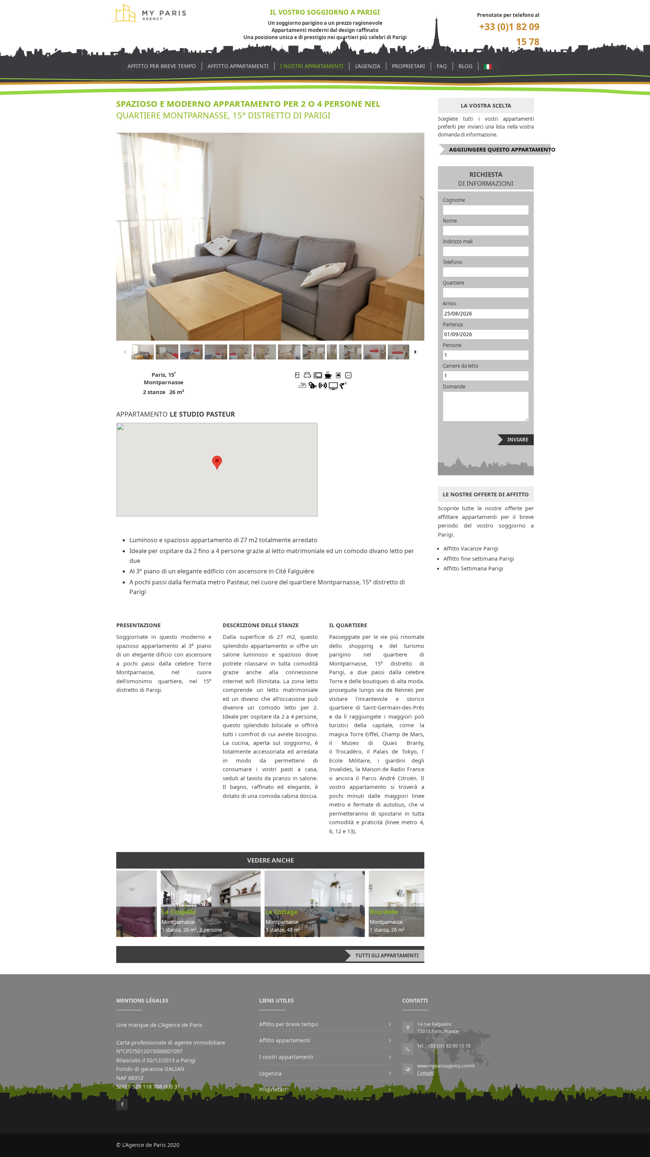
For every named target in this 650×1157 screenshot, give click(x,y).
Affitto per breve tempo (162, 66)
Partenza (453, 324)
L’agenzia (367, 66)
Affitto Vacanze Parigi (470, 548)
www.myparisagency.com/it (446, 1066)
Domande (454, 386)
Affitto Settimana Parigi (473, 568)
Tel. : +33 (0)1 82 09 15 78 (444, 1046)
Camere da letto (460, 365)
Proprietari (408, 66)
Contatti (425, 1073)
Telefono (452, 262)
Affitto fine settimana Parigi (478, 558)
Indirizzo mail (457, 241)
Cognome (454, 200)
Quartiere (453, 282)
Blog (465, 66)
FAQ (442, 66)
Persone (452, 345)
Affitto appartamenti (238, 66)
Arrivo (449, 303)
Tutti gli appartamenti (387, 955)
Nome (450, 220)
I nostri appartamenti (311, 66)
